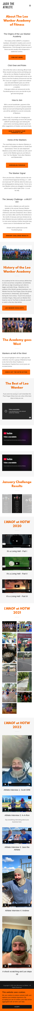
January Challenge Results (17, 235)
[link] (12, 8)
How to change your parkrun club (17, 131)
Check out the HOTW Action (16, 372)
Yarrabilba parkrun (17, 165)
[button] (30, 5)
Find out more (17, 57)
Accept (17, 1006)
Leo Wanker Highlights (14, 308)
